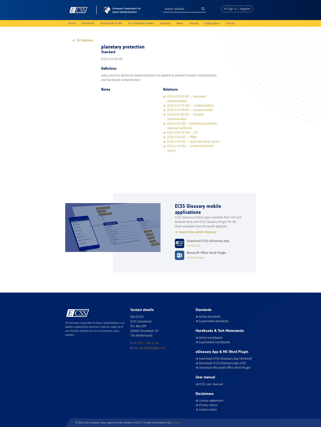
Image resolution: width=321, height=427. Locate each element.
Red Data (175, 422)
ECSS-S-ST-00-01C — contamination (190, 110)
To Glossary (85, 40)
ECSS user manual (211, 384)
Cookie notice (208, 409)
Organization (212, 23)
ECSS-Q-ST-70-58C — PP (182, 132)
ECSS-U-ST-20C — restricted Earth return (193, 141)
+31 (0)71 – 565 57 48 (146, 343)
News (180, 23)
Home (72, 23)
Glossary (165, 23)
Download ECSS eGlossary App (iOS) (222, 363)
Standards (88, 23)
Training (193, 23)
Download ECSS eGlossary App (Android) (225, 358)
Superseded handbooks (214, 342)
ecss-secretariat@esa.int (149, 348)
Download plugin (195, 257)
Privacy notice (208, 405)
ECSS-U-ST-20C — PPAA (181, 137)
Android (191, 245)
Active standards (210, 316)
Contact (230, 23)
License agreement (211, 400)
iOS (198, 245)
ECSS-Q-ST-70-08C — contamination (190, 105)
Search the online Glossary (198, 232)
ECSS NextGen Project (141, 23)
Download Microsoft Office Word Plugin (225, 367)
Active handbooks (210, 338)
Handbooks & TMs (111, 23)
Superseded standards (213, 321)
